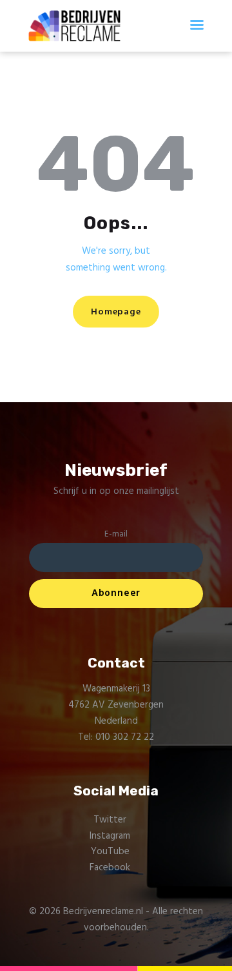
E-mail (116, 534)
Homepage (115, 312)
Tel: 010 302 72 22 (116, 737)
